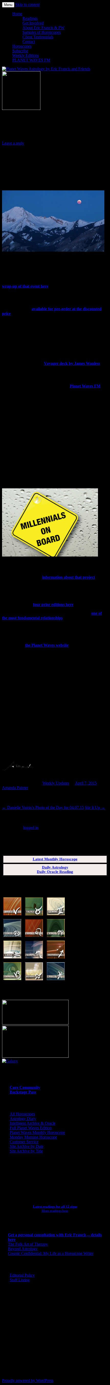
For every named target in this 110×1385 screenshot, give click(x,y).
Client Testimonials (38, 37)
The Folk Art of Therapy (28, 1244)
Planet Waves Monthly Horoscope (37, 1132)
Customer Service (24, 1142)
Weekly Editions (25, 55)
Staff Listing (20, 1280)
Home (17, 14)
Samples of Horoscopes (42, 32)
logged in (30, 827)
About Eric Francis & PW (43, 27)
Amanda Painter (15, 788)
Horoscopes (21, 46)
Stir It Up (95, 807)
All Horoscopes (22, 1114)
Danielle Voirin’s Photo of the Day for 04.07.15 (43, 807)
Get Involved (33, 23)
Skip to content (27, 4)
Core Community (25, 1087)
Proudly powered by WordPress (27, 1380)
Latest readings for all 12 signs (55, 1206)
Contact (29, 41)
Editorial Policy (22, 1275)
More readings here (55, 1211)
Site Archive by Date (26, 1146)
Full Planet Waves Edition (31, 1128)
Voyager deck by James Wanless (72, 363)
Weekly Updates (55, 783)
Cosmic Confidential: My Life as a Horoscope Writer (50, 1253)
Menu (8, 5)
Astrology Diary (23, 1118)
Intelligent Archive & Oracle (33, 1123)
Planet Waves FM (85, 386)
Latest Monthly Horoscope (55, 859)
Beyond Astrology (23, 1249)
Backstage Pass (23, 1092)
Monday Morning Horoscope (33, 1137)
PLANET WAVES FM (31, 60)
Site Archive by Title (26, 1151)
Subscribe (20, 51)
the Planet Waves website (47, 645)
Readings (30, 18)
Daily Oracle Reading (55, 872)
